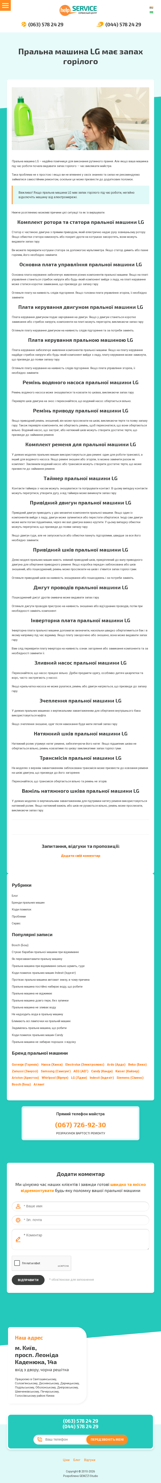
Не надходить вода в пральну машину (37, 1014)
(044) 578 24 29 (123, 24)
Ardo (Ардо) (116, 1064)
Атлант (39, 1084)
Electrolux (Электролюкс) (84, 1064)
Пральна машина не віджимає (32, 993)
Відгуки (89, 1460)
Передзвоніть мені (107, 1439)
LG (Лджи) (79, 1078)
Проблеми (19, 916)
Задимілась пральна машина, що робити (39, 1028)
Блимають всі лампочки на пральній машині (41, 1021)
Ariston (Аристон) (25, 1078)
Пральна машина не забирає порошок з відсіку (44, 1042)
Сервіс (16, 923)
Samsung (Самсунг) (56, 1071)
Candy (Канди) (102, 1071)
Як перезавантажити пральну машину (37, 959)
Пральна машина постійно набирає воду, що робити (47, 986)
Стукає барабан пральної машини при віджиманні (45, 952)
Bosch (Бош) (20, 945)
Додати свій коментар (80, 855)
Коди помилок (21, 909)
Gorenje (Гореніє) (25, 1064)
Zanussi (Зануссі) (25, 1071)
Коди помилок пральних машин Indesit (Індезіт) (44, 973)
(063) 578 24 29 (45, 24)
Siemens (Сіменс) (130, 1078)
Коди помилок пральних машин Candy (37, 1035)
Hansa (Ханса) (52, 1064)
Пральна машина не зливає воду (34, 1007)
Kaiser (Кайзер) (127, 1071)
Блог (15, 895)
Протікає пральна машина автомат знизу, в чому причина (51, 979)
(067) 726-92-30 (80, 1125)
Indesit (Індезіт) (102, 1078)
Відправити (28, 1280)
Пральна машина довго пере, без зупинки (40, 1000)
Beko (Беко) (137, 1064)
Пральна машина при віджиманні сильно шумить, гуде (48, 966)
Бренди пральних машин (28, 902)
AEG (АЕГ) (80, 1071)
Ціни (66, 1460)
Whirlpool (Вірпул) (55, 1078)
